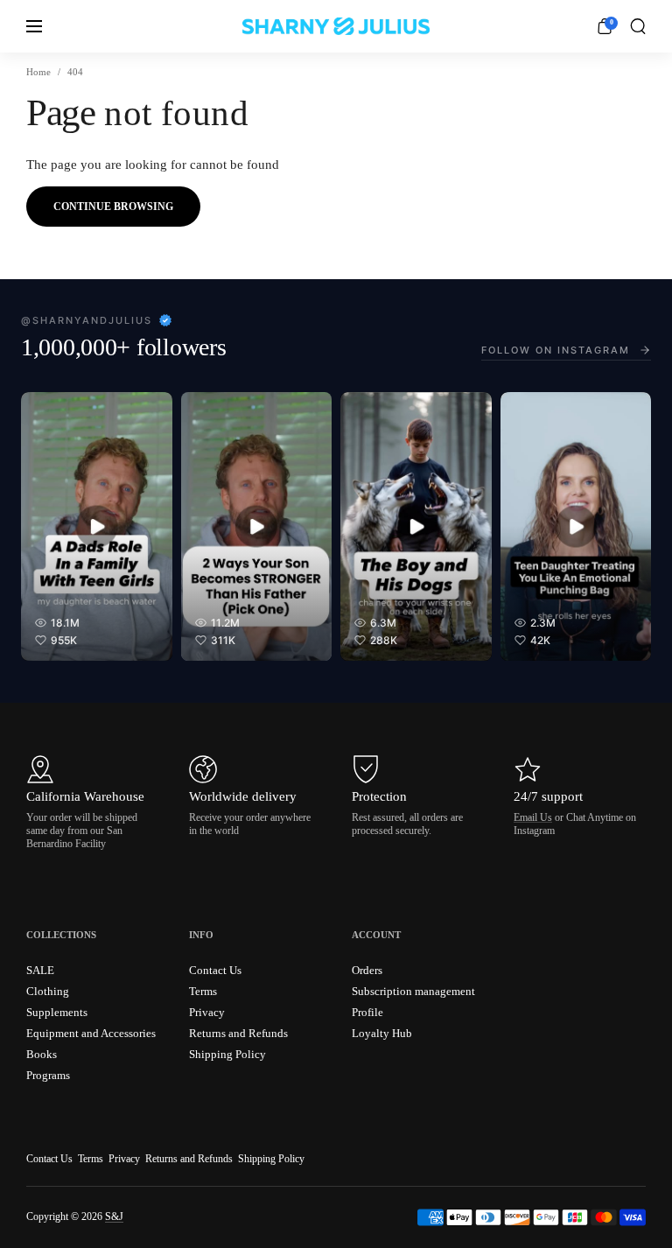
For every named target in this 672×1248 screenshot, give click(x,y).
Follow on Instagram (555, 350)
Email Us (533, 817)
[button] (638, 26)
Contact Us (49, 1158)
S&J (114, 1216)
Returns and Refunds (189, 1158)
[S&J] (336, 26)
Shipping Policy (271, 1158)
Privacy (124, 1158)
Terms (90, 1158)
